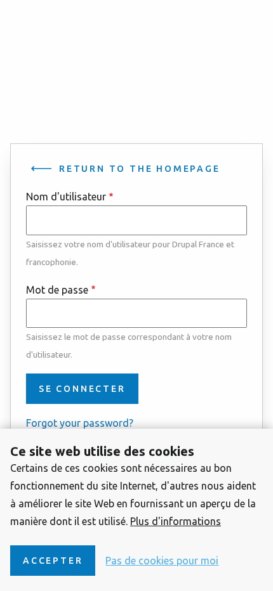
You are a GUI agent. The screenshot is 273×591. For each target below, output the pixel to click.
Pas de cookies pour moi (161, 560)
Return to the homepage (139, 169)
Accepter (53, 560)
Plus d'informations (175, 521)
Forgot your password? (79, 423)
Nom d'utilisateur (66, 196)
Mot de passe (57, 290)
